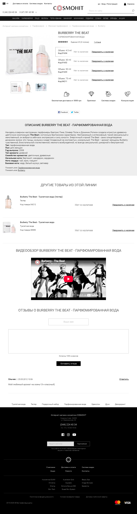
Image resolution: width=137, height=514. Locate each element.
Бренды (113, 18)
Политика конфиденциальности (42, 497)
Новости (68, 471)
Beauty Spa (86, 480)
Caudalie (68, 483)
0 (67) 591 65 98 (27, 12)
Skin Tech (51, 489)
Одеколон (96, 404)
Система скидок (88, 467)
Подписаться (82, 444)
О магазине (50, 467)
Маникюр (68, 18)
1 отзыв (97, 42)
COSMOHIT (68, 8)
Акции (122, 18)
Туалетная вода (27, 226)
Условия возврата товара (70, 497)
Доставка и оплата (68, 467)
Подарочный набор (50, 404)
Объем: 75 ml (64, 79)
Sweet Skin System (68, 489)
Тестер (23, 200)
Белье (105, 18)
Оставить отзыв (68, 363)
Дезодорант (120, 404)
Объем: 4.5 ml (65, 51)
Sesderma (85, 486)
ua (7, 3)
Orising (52, 486)
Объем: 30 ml (64, 61)
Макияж (15, 18)
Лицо (37, 18)
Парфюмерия (27, 18)
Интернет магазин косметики (15, 26)
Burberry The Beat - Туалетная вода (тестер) (41, 197)
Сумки (98, 18)
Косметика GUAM (48, 480)
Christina (52, 483)
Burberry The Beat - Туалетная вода (37, 222)
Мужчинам (78, 18)
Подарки (89, 18)
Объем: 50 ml (64, 70)
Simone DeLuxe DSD (68, 486)
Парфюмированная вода (29, 168)
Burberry (21, 170)
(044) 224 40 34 (68, 424)
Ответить (124, 379)
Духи (107, 404)
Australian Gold (68, 480)
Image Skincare (87, 483)
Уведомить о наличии (103, 51)
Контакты (85, 471)
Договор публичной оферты (96, 497)
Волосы (44, 18)
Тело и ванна (55, 18)
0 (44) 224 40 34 (10, 12)
